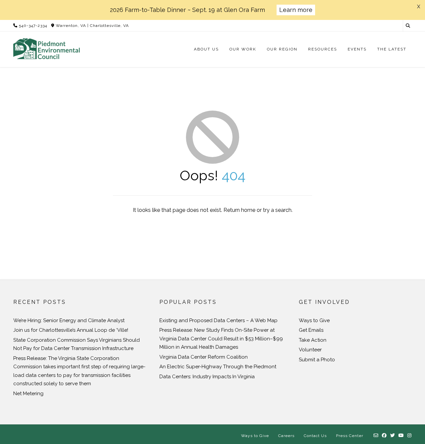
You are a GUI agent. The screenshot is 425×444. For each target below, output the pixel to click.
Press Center (349, 435)
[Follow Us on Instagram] (409, 436)
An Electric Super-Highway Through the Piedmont (217, 367)
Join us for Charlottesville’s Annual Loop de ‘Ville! (70, 330)
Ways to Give (314, 320)
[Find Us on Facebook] (384, 436)
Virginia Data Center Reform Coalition (203, 357)
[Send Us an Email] (376, 436)
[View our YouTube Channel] (401, 436)
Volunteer (310, 350)
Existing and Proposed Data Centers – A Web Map (218, 320)
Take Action (312, 340)
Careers (286, 435)
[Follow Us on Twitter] (392, 436)
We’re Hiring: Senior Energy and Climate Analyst (69, 320)
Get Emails (311, 330)
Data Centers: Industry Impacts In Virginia (207, 377)
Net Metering (28, 394)
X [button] (418, 7)
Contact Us (315, 435)
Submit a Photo (317, 360)
